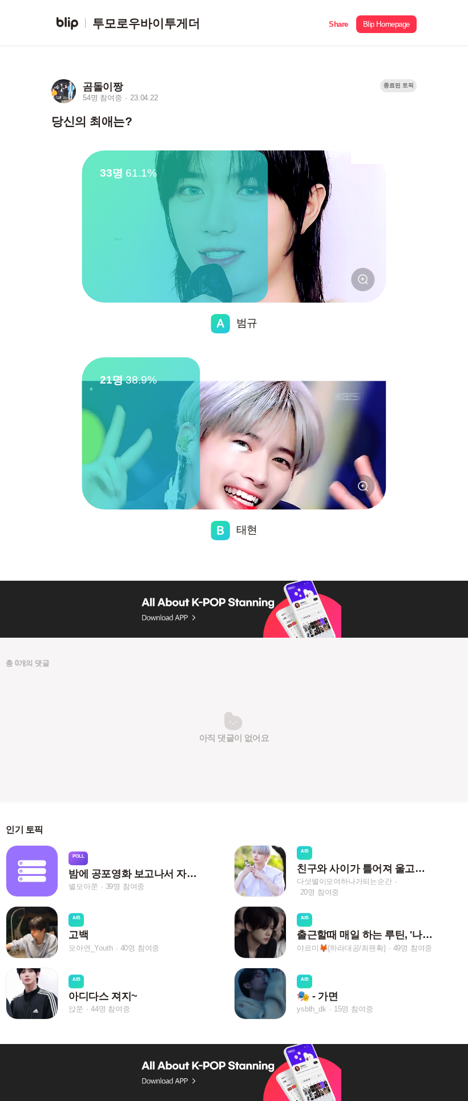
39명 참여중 (125, 886)
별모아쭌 (83, 886)
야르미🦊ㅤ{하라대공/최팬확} (341, 948)
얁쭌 (75, 1009)
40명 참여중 (140, 948)
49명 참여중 (413, 948)
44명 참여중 (110, 1009)
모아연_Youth (90, 948)
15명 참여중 (353, 1009)
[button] (338, 23)
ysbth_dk (311, 1009)
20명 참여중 (320, 892)
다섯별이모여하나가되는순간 (344, 881)
